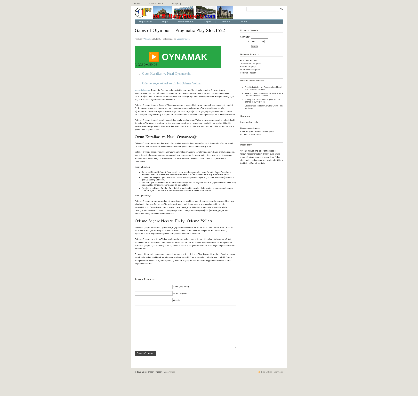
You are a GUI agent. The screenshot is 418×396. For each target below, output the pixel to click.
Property (177, 3)
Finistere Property (248, 66)
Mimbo (172, 372)
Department (145, 22)
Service (226, 22)
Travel (243, 22)
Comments (278, 372)
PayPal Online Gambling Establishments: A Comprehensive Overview (264, 94)
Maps (165, 22)
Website (176, 300)
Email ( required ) (180, 293)
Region (207, 22)
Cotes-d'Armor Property (250, 63)
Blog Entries (266, 372)
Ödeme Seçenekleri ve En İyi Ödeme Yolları (171, 83)
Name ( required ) (181, 287)
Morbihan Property (248, 73)
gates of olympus (142, 90)
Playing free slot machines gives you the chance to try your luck (262, 100)
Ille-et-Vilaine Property (250, 70)
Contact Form (156, 3)
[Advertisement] (260, 190)
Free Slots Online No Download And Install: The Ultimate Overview (264, 88)
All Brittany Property (248, 60)
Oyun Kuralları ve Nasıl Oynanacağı (166, 73)
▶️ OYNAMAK (177, 57)
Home (137, 3)
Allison (147, 39)
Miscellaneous (185, 22)
